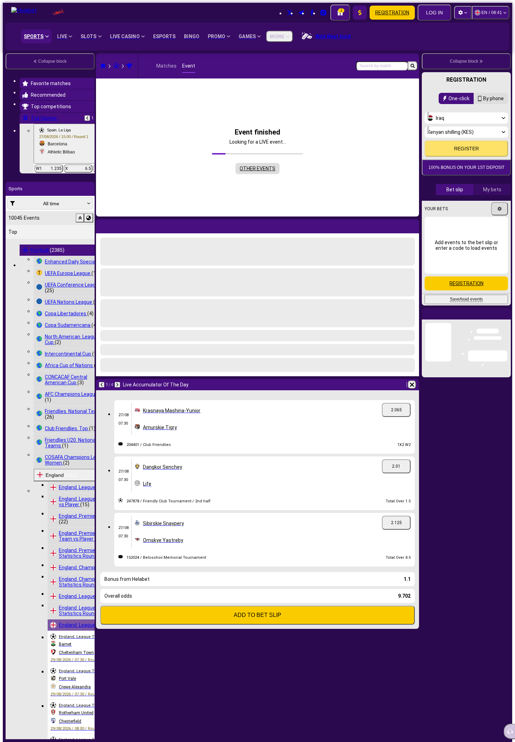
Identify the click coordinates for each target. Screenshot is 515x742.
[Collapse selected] (80, 217)
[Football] (116, 66)
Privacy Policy (469, 186)
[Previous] (87, 118)
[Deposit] (360, 13)
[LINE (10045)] (103, 66)
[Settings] (463, 12)
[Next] (117, 384)
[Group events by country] (88, 217)
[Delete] (412, 384)
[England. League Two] (129, 66)
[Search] (413, 65)
